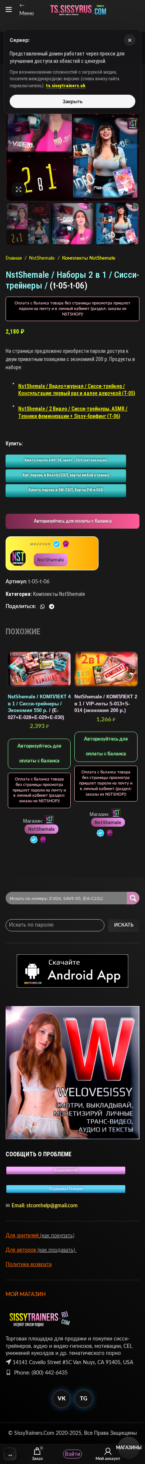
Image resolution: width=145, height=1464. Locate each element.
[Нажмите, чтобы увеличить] (18, 189)
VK (61, 1398)
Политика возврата (29, 1264)
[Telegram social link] (52, 606)
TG (83, 1398)
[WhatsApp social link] (42, 606)
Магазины (128, 1448)
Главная (14, 258)
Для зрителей (22, 1235)
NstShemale (42, 258)
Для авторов (22, 1250)
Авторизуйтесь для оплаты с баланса (73, 521)
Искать (123, 925)
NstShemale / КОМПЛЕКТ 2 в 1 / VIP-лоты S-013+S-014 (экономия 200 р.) (105, 703)
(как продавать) (57, 1250)
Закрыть (72, 101)
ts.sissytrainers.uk (66, 85)
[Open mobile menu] (9, 9)
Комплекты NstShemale (88, 258)
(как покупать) (56, 1235)
